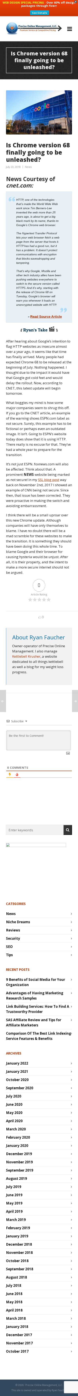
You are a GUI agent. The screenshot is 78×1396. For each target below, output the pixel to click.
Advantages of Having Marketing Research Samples (34, 996)
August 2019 (16, 1178)
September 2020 (19, 1088)
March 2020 (16, 1129)
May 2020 (14, 1112)
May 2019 (14, 1203)
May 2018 (14, 1302)
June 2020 (14, 1104)
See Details (39, 13)
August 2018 (16, 1277)
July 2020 (13, 1096)
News (28, 167)
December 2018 (19, 1244)
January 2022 (17, 1063)
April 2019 (14, 1211)
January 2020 (17, 1145)
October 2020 (17, 1079)
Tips (9, 955)
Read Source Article (46, 317)
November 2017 (19, 1343)
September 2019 (19, 1170)
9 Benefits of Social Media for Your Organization (35, 982)
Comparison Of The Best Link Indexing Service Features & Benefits (38, 1036)
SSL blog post (48, 479)
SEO (9, 946)
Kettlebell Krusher (26, 656)
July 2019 (13, 1186)
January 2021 (17, 1071)
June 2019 (14, 1195)
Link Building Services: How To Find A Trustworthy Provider (37, 1009)
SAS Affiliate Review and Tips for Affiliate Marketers (33, 1022)
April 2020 (14, 1121)
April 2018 (14, 1310)
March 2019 (16, 1219)
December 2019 (19, 1153)
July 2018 (13, 1285)
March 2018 (16, 1318)
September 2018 (19, 1269)
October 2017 (17, 1351)
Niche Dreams (18, 922)
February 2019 (18, 1228)
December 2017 (19, 1335)
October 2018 (17, 1260)
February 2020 (18, 1137)
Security (13, 938)
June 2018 (14, 1293)
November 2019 (19, 1162)
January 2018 (17, 1326)
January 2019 (17, 1236)
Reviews (13, 930)
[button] (67, 830)
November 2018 (19, 1252)
